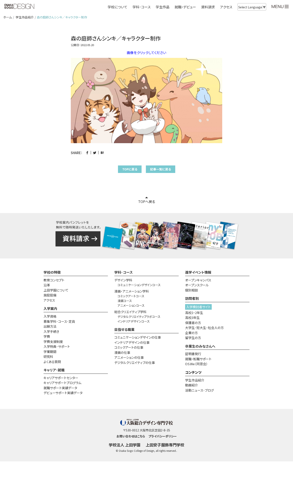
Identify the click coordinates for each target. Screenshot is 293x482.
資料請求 (208, 6)
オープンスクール (197, 285)
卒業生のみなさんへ (200, 346)
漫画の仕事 (122, 352)
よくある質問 (52, 361)
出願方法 (50, 326)
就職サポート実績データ (60, 388)
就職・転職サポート (198, 359)
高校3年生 (192, 317)
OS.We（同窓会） (196, 364)
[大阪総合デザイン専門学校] (19, 6)
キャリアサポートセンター (61, 377)
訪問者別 (192, 298)
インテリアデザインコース (134, 321)
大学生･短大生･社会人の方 (204, 327)
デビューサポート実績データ (63, 392)
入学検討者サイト (198, 307)
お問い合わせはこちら (130, 436)
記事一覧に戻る (160, 169)
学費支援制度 (53, 341)
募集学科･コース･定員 (59, 321)
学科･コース (123, 272)
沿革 (47, 285)
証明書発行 (193, 353)
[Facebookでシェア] (87, 152)
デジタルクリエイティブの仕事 (134, 362)
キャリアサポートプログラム (63, 382)
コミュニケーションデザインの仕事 (137, 337)
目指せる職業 (124, 329)
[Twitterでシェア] (94, 152)
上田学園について (56, 290)
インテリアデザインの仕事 (132, 342)
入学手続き (51, 331)
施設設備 (50, 295)
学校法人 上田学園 (124, 444)
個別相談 (191, 290)
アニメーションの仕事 (129, 357)
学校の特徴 (52, 272)
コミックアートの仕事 (128, 347)
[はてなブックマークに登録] (102, 152)
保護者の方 (193, 322)
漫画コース (125, 301)
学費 (47, 336)
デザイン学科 (123, 280)
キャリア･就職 (54, 369)
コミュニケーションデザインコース (139, 285)
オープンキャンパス (198, 280)
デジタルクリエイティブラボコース (139, 316)
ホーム (7, 17)
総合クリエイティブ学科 (130, 311)
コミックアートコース (131, 296)
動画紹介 (191, 385)
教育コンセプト (54, 280)
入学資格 (50, 316)
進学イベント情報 (198, 272)
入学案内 (50, 308)
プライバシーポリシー (162, 436)
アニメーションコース (131, 305)
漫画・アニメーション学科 (131, 291)
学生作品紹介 (25, 17)
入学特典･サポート (57, 346)
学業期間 (50, 351)
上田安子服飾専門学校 (165, 444)
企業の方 (191, 332)
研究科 (48, 356)
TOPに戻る (129, 169)
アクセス (226, 6)
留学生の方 (193, 337)
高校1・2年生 (194, 312)
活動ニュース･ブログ (199, 390)
